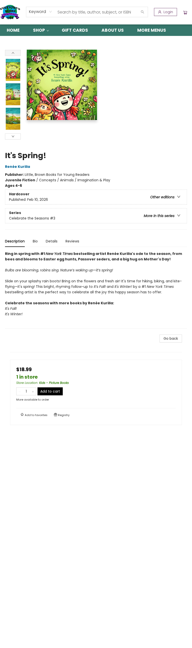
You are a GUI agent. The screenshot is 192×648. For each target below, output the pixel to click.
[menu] (96, 30)
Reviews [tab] (72, 241)
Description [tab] (15, 241)
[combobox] (40, 11)
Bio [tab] (35, 241)
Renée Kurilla (17, 166)
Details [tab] (52, 241)
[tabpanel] (96, 289)
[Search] (143, 12)
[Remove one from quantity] (19, 391)
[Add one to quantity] (33, 391)
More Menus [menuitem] (151, 30)
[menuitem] (13, 30)
